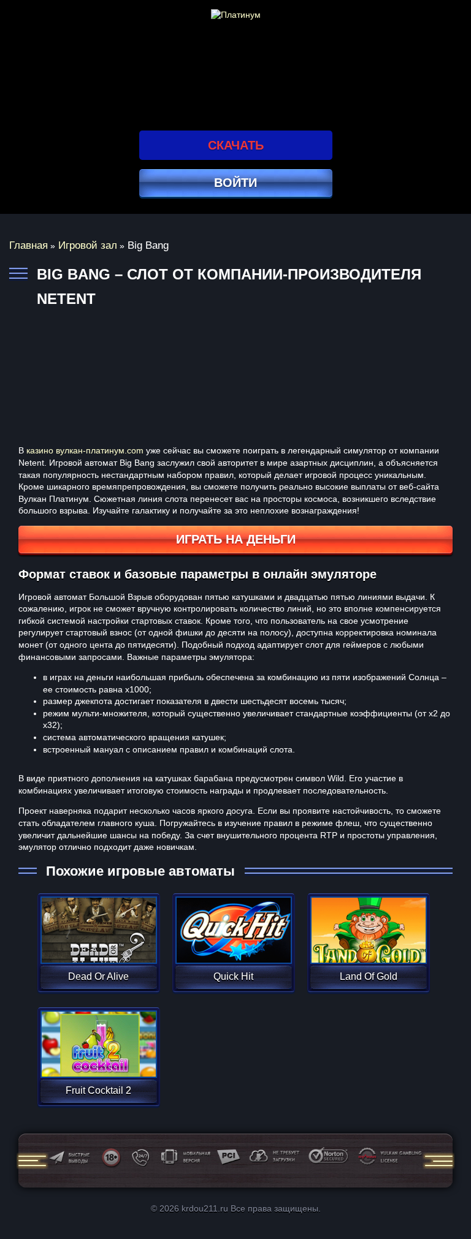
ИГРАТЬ (98, 922)
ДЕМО (98, 944)
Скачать (236, 145)
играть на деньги (236, 539)
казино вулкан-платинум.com (85, 450)
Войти (235, 182)
